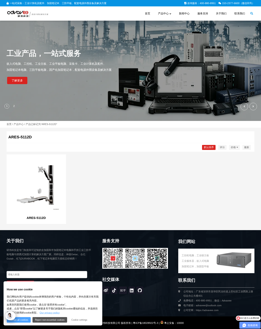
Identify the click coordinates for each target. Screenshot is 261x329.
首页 (9, 124)
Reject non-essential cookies (50, 320)
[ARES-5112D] (36, 184)
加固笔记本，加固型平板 (195, 266)
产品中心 (19, 124)
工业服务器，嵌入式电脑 (195, 260)
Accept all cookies (18, 320)
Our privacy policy (50, 312)
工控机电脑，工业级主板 (195, 255)
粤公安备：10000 (174, 323)
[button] (253, 106)
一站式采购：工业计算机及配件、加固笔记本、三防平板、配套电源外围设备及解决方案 (58, 3)
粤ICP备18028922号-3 (145, 323)
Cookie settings (79, 320)
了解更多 (17, 80)
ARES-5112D (36, 218)
